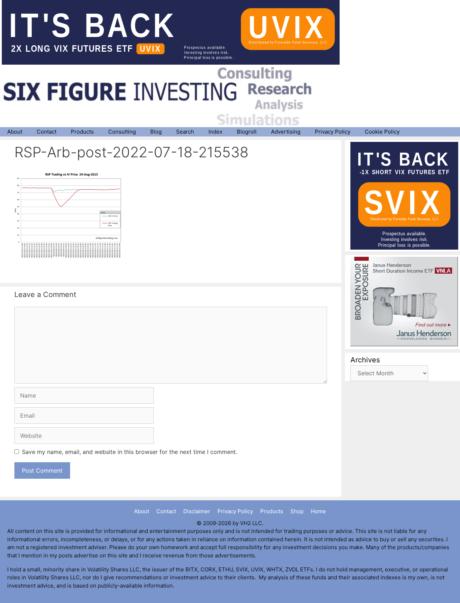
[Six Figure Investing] (163, 96)
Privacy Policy (332, 131)
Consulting (122, 131)
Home (318, 511)
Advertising (285, 131)
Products (82, 131)
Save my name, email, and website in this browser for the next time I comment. (129, 451)
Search (185, 131)
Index (215, 131)
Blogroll (247, 131)
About (14, 131)
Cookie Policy (382, 131)
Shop (297, 511)
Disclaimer (196, 511)
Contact (46, 131)
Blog (156, 131)
